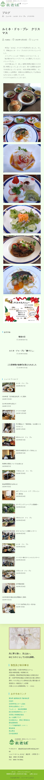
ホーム (13, 772)
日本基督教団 (13, 733)
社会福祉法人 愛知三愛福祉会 (19, 720)
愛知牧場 (12, 728)
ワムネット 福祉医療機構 (18, 709)
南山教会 (12, 731)
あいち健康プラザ (15, 717)
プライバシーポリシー (24, 772)
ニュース (35, 40)
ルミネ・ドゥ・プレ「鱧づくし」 (22, 350)
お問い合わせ (33, 774)
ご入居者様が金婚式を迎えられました (22, 364)
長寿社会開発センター (16, 706)
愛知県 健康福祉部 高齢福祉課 (19, 698)
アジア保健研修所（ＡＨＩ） (18, 725)
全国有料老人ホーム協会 (17, 704)
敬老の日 (22, 336)
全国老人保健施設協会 (16, 715)
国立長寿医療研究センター (18, 712)
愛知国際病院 (13, 723)
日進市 (11, 701)
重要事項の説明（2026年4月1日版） (17, 774)
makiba (7, 40)
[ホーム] (3, 16)
